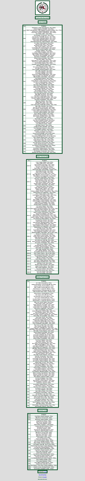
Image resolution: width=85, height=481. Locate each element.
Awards (45, 477)
